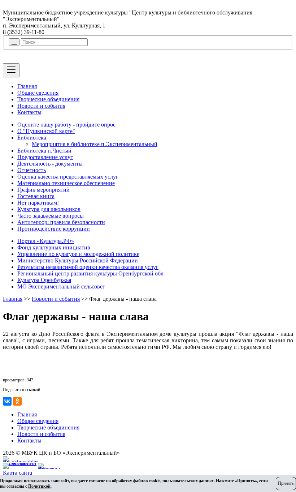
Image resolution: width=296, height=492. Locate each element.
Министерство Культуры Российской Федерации (77, 260)
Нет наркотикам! (38, 203)
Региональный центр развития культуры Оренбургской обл (90, 273)
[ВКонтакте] (7, 401)
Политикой (39, 486)
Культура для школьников (48, 209)
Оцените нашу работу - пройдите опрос (66, 124)
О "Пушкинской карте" (46, 131)
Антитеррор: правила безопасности (61, 222)
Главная (27, 86)
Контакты (29, 112)
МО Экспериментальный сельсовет (61, 286)
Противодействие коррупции (53, 229)
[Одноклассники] (17, 401)
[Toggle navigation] (11, 70)
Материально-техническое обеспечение (66, 183)
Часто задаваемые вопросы (50, 216)
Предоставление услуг (45, 157)
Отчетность (31, 170)
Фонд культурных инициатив (53, 247)
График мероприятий (43, 190)
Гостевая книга (36, 196)
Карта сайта (17, 473)
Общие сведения (37, 93)
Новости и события (41, 106)
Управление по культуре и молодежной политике (78, 254)
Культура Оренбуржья (44, 280)
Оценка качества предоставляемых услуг (67, 177)
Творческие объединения (48, 99)
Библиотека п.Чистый (44, 150)
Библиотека (31, 137)
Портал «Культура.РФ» (45, 241)
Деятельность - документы (50, 164)
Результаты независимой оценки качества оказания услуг (87, 267)
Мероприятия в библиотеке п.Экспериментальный (94, 144)
